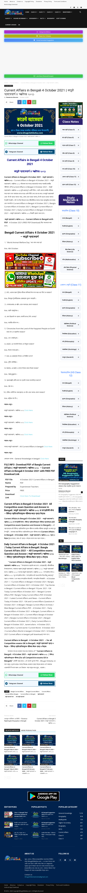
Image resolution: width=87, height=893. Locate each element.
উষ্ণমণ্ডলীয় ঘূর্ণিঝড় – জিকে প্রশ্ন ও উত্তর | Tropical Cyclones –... (75, 509)
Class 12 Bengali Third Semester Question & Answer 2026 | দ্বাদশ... (20, 814)
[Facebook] (70, 7)
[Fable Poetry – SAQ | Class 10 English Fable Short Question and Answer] (77, 549)
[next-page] (9, 777)
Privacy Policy (48, 1)
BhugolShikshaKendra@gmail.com (36, 877)
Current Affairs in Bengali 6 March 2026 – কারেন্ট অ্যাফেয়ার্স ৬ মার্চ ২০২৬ (11, 749)
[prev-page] (5, 777)
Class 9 (57, 12)
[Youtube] (81, 7)
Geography (33, 18)
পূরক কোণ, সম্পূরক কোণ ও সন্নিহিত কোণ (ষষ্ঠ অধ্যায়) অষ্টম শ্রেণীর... (21, 834)
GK (19, 25)
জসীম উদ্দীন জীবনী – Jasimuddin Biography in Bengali (75, 519)
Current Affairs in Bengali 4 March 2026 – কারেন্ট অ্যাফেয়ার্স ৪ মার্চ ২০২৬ (29, 749)
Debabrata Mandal (12, 97)
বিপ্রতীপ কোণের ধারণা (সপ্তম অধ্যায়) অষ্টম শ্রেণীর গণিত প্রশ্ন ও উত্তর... (21, 824)
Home (6, 1)
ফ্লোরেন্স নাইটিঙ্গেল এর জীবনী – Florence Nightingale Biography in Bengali (15, 720)
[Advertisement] (43, 58)
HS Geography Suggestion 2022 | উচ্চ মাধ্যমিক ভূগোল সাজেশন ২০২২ (70, 486)
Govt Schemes (61, 18)
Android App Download (10, 4)
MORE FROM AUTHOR (28, 730)
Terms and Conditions (60, 1)
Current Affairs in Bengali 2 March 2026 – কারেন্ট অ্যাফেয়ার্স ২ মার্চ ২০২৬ (47, 749)
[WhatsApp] (34, 102)
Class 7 (41, 12)
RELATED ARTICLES (12, 730)
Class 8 (49, 12)
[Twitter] (77, 7)
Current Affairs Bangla (11, 694)
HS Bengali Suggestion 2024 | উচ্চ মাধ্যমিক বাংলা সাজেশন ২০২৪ (48, 824)
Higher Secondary (19, 18)
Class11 (7, 18)
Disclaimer (39, 1)
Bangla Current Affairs (17, 691)
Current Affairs (10, 25)
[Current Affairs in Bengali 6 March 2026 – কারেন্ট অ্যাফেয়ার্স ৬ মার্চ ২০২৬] (12, 740)
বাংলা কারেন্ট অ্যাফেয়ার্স (20, 696)
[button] (80, 12)
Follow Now (48, 143)
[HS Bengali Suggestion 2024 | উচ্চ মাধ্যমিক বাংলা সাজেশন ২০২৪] (35, 825)
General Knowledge (62, 551)
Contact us (20, 1)
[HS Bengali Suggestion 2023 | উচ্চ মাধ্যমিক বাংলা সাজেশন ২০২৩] (35, 815)
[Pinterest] (29, 102)
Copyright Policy (29, 1)
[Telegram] (74, 7)
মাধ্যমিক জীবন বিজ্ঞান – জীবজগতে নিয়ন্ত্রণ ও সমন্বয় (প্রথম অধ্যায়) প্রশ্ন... (48, 834)
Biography (50, 18)
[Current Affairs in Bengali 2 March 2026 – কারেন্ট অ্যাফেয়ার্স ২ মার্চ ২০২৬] (48, 740)
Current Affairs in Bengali (28, 694)
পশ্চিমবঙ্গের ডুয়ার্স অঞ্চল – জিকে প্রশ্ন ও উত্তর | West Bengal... (64, 556)
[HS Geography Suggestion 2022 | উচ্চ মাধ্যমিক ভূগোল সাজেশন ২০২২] (71, 472)
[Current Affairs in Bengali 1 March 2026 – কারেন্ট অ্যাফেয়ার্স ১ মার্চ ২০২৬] (12, 760)
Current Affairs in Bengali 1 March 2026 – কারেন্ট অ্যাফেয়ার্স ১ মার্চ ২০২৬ (11, 769)
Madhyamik (67, 12)
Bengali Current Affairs (32, 691)
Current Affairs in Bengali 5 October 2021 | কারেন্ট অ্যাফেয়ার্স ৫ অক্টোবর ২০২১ (45, 721)
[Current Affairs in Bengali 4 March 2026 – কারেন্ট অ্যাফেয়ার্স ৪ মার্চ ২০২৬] (30, 740)
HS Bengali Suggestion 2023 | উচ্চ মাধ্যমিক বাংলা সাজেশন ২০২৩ (48, 814)
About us (12, 1)
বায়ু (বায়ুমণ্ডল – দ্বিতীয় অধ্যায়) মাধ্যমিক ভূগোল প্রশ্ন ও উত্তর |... (64, 575)
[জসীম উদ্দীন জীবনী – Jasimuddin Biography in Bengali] (63, 520)
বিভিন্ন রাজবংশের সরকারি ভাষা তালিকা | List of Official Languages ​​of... (75, 529)
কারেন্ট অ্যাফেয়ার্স (41, 694)
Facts (42, 18)
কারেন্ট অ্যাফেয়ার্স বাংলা (9, 696)
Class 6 (33, 12)
